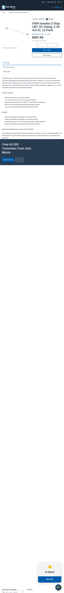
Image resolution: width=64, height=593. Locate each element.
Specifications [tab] (8, 67)
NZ (44, 2)
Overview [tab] (6, 63)
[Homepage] (8, 7)
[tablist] (32, 67)
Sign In (60, 2)
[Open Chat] (58, 587)
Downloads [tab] (6, 71)
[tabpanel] (32, 106)
